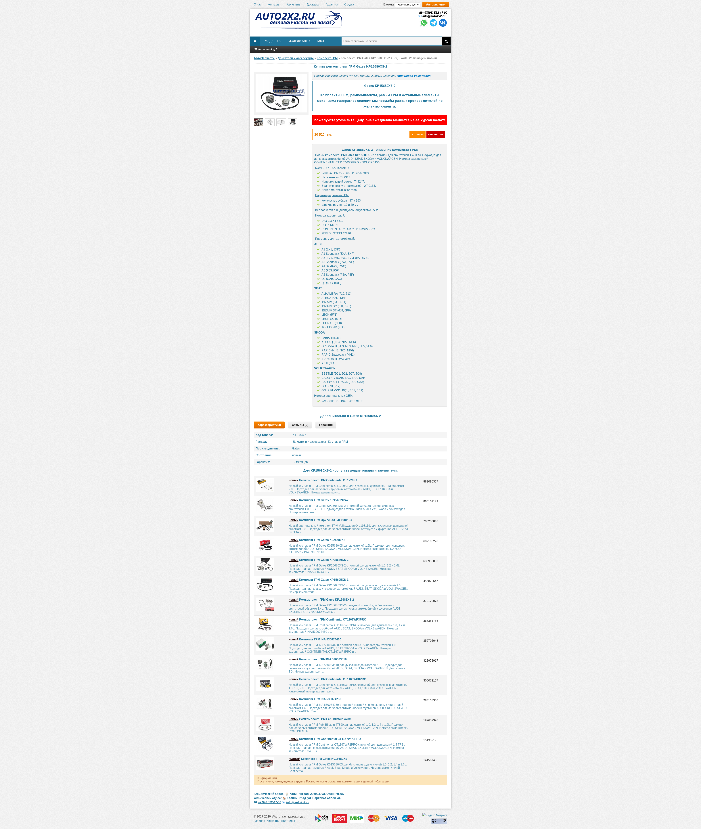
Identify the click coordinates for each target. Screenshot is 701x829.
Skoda (408, 75)
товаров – (268, 49)
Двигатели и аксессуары (309, 441)
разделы (271, 41)
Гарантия (331, 4)
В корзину (418, 134)
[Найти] (446, 41)
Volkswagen (422, 75)
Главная (259, 820)
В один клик (435, 134)
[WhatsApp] (424, 26)
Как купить (293, 4)
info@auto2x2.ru (433, 16)
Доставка (313, 4)
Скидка (349, 4)
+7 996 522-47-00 (269, 802)
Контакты (274, 4)
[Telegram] (433, 26)
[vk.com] (442, 26)
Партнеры (288, 820)
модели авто (299, 41)
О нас (257, 4)
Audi (400, 75)
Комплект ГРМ (338, 441)
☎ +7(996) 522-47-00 (432, 12)
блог (321, 41)
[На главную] (298, 20)
